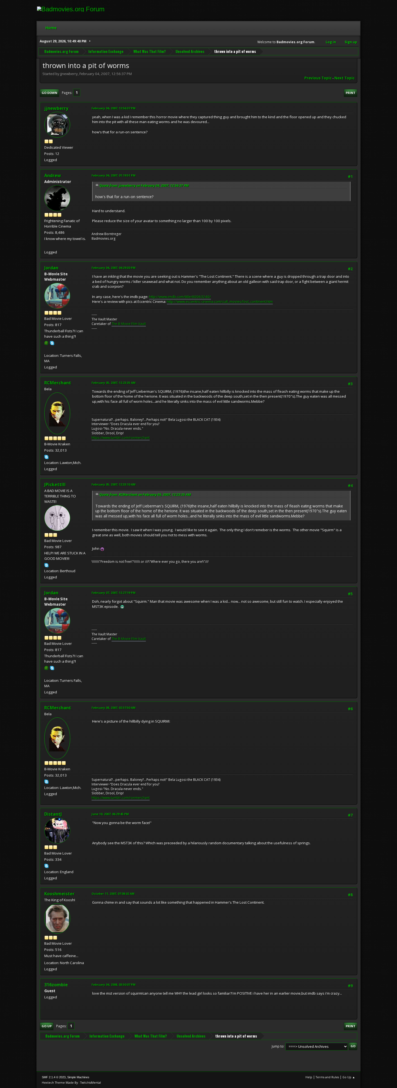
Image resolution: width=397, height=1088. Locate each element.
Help (308, 1077)
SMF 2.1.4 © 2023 (54, 1077)
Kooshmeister (59, 894)
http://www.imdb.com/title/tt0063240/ (180, 296)
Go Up (47, 1026)
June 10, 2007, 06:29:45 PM (110, 814)
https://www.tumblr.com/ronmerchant (121, 437)
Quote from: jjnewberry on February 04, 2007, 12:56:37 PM (144, 185)
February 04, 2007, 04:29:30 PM (114, 268)
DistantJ (53, 814)
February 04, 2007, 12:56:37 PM (114, 108)
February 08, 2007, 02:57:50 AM (114, 708)
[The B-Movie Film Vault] (46, 348)
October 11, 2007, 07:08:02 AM (113, 894)
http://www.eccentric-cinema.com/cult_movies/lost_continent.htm (220, 301)
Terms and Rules (327, 1077)
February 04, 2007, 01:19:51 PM (114, 175)
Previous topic (318, 78)
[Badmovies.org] (46, 245)
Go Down (49, 93)
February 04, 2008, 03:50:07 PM (114, 984)
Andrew (52, 175)
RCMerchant (57, 383)
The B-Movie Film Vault (129, 323)
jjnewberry (56, 108)
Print (350, 93)
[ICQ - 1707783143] (46, 342)
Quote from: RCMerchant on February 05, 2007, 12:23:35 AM (145, 494)
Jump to (278, 1046)
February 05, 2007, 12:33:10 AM (114, 484)
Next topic (344, 78)
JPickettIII (55, 484)
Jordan (51, 268)
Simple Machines (78, 1077)
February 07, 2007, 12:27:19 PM (114, 593)
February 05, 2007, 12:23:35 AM (114, 383)
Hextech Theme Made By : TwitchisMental (71, 1082)
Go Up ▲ (348, 1077)
